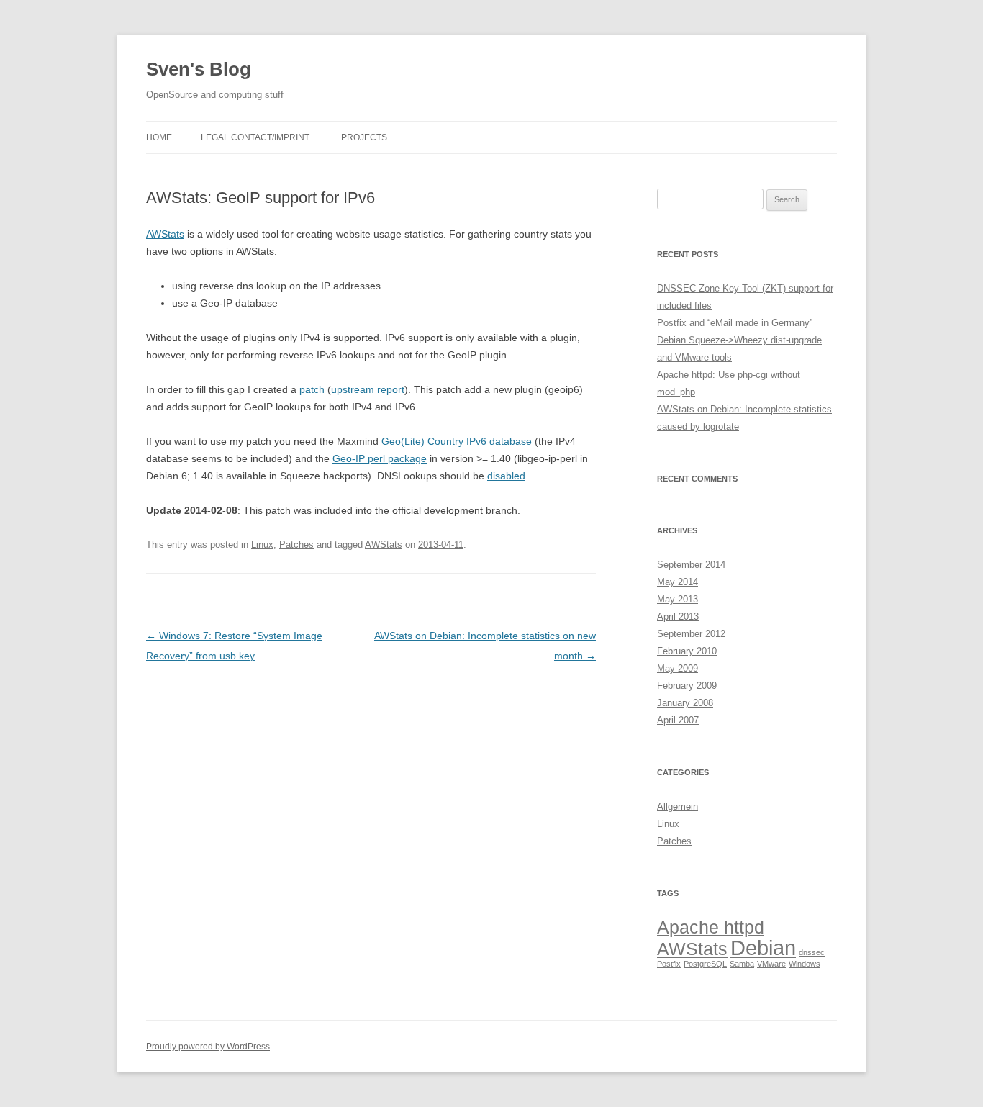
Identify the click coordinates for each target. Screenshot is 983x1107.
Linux (262, 544)
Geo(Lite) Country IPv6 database (456, 441)
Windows (804, 963)
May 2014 (677, 582)
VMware (771, 963)
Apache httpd (710, 927)
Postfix (669, 963)
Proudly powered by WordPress (208, 1047)
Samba (742, 963)
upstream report (367, 389)
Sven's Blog (198, 69)
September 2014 (691, 564)
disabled (506, 476)
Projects (364, 137)
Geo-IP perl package (379, 458)
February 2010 (687, 651)
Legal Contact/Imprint (255, 137)
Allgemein (677, 806)
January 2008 (685, 702)
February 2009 (687, 685)
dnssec (812, 952)
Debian (763, 947)
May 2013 (677, 599)
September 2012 (691, 633)
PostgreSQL (705, 963)
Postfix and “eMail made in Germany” (734, 322)
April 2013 (678, 616)
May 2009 (677, 668)
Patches (296, 544)
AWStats (165, 234)
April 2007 (678, 720)
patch (312, 389)
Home (159, 137)
